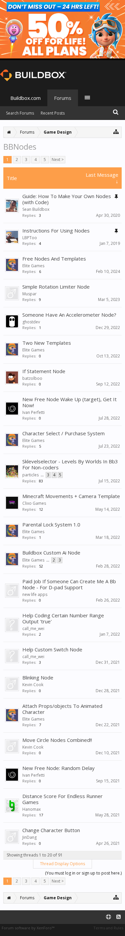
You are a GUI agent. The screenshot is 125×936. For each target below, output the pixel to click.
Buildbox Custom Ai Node (51, 552)
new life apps (34, 594)
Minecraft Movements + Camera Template (71, 496)
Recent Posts (53, 113)
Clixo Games (34, 503)
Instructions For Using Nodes (56, 230)
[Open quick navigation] (116, 131)
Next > (58, 159)
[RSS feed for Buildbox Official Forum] (118, 917)
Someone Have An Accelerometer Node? (69, 314)
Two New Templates (46, 342)
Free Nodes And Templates (54, 258)
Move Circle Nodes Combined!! (57, 740)
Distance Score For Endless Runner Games (62, 799)
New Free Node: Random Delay (58, 768)
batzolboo (32, 378)
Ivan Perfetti (33, 412)
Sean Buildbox (35, 209)
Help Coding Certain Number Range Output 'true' (63, 618)
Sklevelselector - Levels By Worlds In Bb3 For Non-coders (70, 464)
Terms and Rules (108, 927)
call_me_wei (33, 628)
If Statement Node (43, 371)
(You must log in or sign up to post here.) (83, 873)
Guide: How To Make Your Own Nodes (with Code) (66, 199)
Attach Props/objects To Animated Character (62, 709)
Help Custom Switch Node (52, 649)
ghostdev (31, 322)
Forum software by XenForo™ (28, 927)
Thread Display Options (62, 864)
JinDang (29, 837)
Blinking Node (37, 677)
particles (30, 475)
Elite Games (33, 266)
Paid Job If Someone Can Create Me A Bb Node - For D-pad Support (69, 584)
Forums (62, 98)
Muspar (29, 294)
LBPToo (29, 238)
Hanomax (31, 809)
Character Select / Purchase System (63, 433)
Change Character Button (51, 830)
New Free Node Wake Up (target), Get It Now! (69, 402)
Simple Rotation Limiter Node (56, 286)
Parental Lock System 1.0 (51, 524)
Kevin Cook (32, 684)
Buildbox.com (25, 98)
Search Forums (20, 113)
